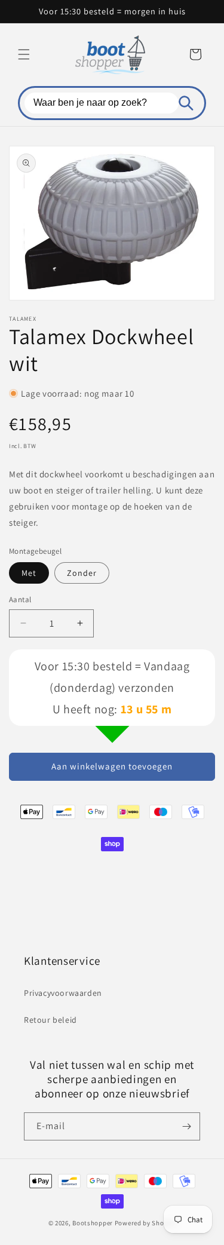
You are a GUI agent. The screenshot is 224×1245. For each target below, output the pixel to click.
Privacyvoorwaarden (63, 993)
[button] (24, 54)
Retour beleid (50, 1019)
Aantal (20, 599)
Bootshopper (92, 1223)
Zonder (82, 573)
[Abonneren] (186, 1126)
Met (29, 573)
